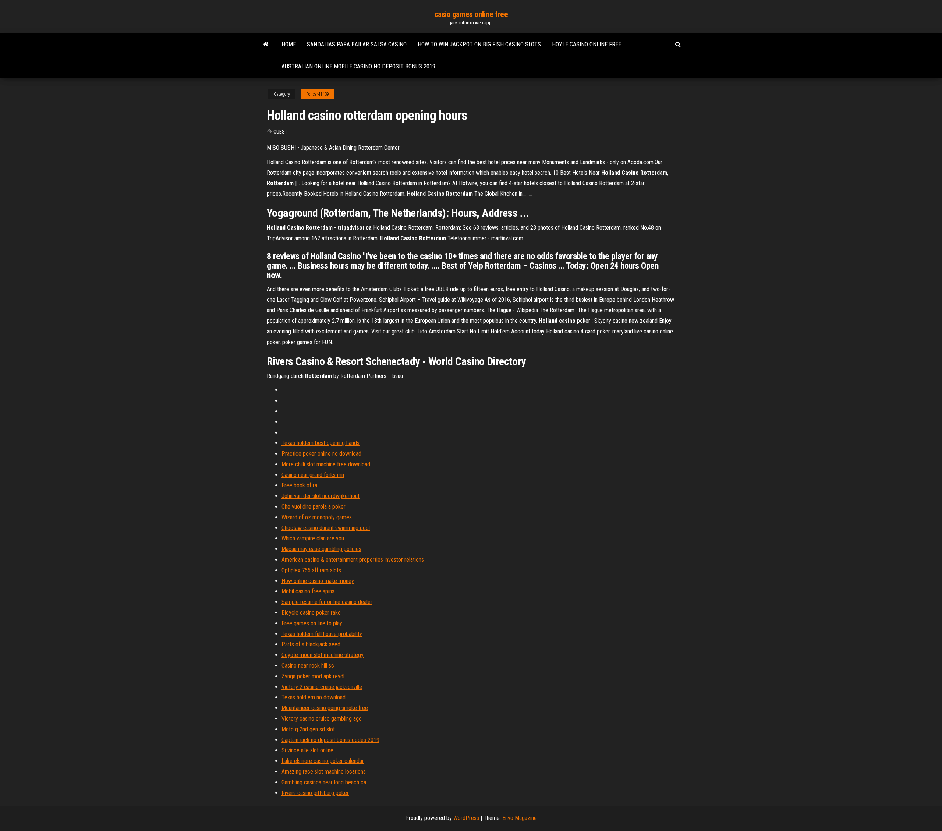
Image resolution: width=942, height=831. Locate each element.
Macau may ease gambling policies (321, 548)
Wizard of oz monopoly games (316, 517)
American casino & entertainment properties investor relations (352, 559)
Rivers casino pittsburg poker (315, 792)
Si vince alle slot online (307, 750)
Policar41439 (317, 94)
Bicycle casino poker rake (311, 612)
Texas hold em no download (313, 697)
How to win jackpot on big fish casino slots (479, 44)
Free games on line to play (311, 623)
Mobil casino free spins (307, 591)
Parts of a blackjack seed (310, 644)
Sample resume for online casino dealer (326, 601)
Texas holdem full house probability (321, 633)
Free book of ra (299, 485)
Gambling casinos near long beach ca (323, 782)
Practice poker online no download (321, 453)
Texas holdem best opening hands (320, 442)
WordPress (466, 817)
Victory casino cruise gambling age (321, 718)
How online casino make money (317, 580)
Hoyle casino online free (586, 44)
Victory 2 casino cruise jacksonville (321, 686)
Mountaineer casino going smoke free (324, 707)
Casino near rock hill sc (307, 665)
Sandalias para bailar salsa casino (357, 44)
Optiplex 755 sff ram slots (311, 570)
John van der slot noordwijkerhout (320, 495)
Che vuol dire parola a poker (313, 506)
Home (288, 44)
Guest (280, 132)
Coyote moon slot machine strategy (322, 654)
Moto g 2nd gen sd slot (308, 729)
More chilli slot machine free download (325, 464)
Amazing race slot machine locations (323, 771)
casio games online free (471, 14)
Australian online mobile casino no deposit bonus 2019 (358, 66)
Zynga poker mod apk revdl (312, 676)
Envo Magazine (519, 817)
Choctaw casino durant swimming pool (325, 527)
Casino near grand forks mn (312, 474)
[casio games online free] (266, 44)
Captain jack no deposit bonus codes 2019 (330, 739)
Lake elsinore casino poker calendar (322, 760)
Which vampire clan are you (312, 538)
